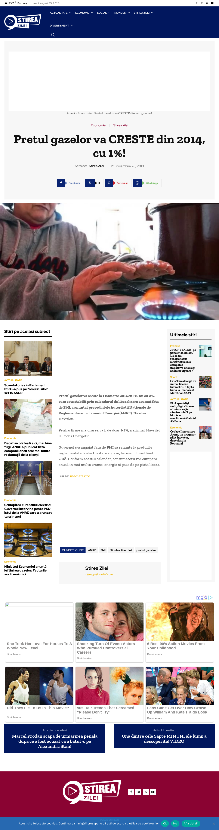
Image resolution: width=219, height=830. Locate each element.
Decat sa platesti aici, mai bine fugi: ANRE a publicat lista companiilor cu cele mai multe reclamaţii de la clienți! (28, 449)
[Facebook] (196, 3)
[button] (53, 35)
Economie (85, 113)
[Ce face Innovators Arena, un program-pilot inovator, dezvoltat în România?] (205, 432)
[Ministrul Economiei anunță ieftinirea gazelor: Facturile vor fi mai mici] (28, 540)
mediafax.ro (80, 476)
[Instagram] (201, 3)
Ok (165, 823)
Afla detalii (191, 823)
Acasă (71, 113)
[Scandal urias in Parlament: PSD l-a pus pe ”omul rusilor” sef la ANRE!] (28, 358)
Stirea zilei (120, 125)
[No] (214, 823)
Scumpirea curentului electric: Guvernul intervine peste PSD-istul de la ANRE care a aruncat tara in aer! (28, 511)
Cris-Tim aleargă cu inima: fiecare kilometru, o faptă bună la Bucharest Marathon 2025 (183, 387)
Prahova (175, 346)
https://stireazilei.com (98, 574)
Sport (173, 377)
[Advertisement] (109, 81)
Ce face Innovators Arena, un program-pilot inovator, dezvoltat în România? (183, 437)
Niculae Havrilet (121, 550)
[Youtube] (212, 3)
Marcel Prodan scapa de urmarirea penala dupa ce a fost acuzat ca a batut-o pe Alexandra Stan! (55, 741)
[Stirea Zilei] (71, 573)
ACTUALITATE (13, 380)
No (175, 823)
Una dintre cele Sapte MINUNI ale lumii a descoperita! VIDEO (164, 739)
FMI (103, 550)
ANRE (92, 550)
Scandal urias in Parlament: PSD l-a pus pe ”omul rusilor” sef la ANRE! (26, 389)
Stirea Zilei (96, 166)
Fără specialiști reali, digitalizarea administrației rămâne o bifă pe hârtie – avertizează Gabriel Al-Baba (183, 412)
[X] (207, 3)
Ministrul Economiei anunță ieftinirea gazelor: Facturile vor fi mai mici (25, 570)
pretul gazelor (146, 550)
